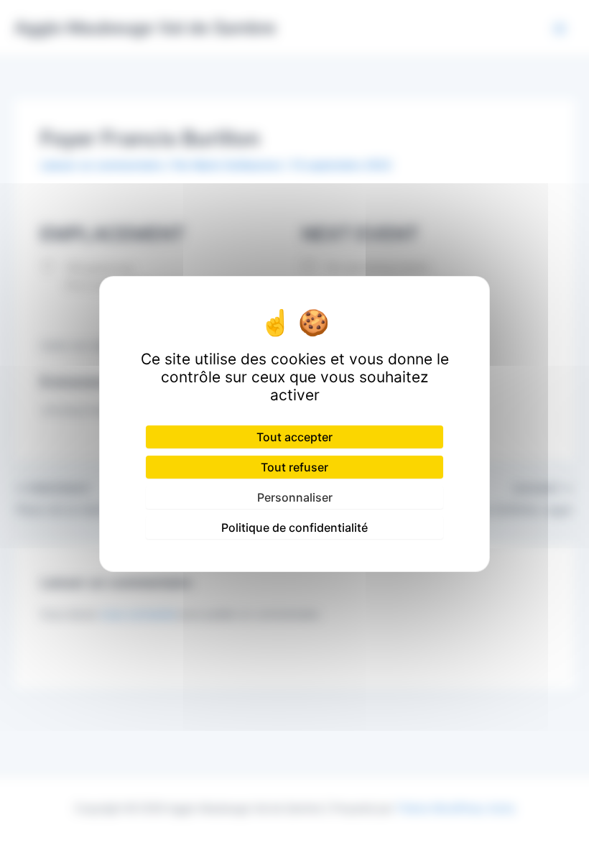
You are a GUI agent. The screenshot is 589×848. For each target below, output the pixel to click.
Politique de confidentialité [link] (294, 527)
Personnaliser (295, 497)
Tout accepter (294, 437)
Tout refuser (294, 467)
